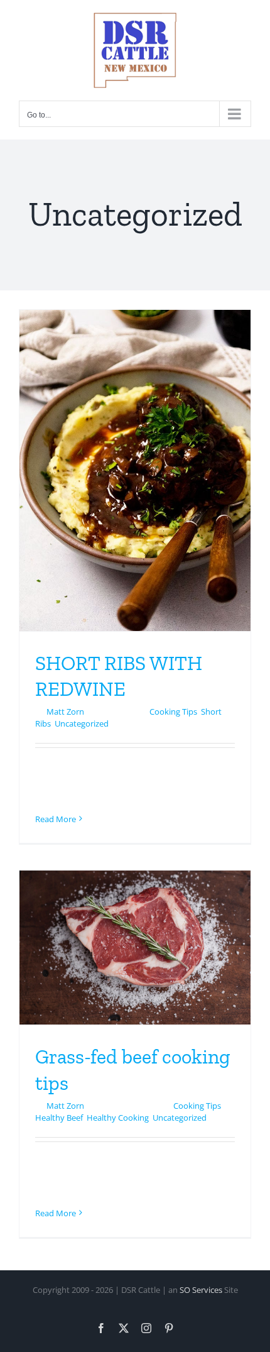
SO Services (201, 1289)
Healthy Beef (59, 1117)
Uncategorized (82, 723)
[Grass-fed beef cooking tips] (135, 948)
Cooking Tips (173, 711)
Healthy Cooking (118, 1117)
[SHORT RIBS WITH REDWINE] (135, 470)
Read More (55, 819)
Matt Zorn (65, 711)
